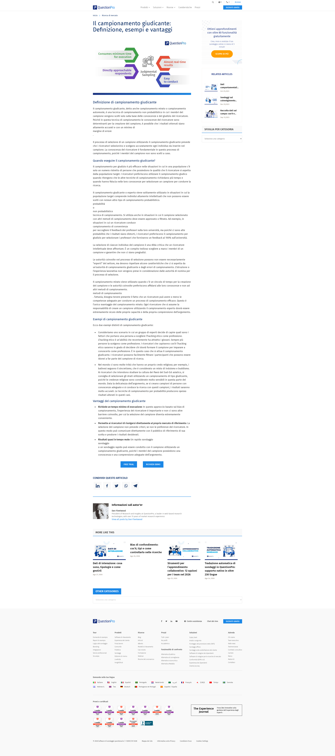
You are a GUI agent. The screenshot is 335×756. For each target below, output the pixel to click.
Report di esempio (99, 640)
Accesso (238, 2)
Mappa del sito (147, 741)
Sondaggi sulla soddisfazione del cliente (203, 650)
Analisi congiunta (195, 640)
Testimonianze (233, 647)
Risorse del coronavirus (146, 659)
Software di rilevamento (123, 637)
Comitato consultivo (235, 650)
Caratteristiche (185, 7)
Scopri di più (222, 54)
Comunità (118, 647)
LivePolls (118, 659)
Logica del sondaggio (100, 644)
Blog (139, 637)
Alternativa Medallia (168, 664)
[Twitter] (116, 486)
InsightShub (119, 662)
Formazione (142, 653)
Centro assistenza (194, 621)
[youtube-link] (176, 621)
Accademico (165, 644)
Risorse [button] (170, 7)
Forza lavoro (119, 644)
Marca (230, 656)
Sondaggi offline (194, 647)
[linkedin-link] (171, 621)
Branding (96, 647)
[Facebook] (107, 486)
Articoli (140, 640)
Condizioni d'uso (186, 741)
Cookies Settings (202, 741)
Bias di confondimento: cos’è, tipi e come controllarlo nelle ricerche (146, 548)
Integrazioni (97, 650)
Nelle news (231, 644)
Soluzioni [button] (157, 7)
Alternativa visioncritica (169, 661)
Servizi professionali (100, 653)
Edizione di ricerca (121, 656)
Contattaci (231, 662)
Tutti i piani (165, 637)
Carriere (230, 653)
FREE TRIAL (129, 464)
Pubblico (118, 650)
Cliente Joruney (194, 666)
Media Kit (231, 659)
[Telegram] (135, 486)
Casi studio (142, 650)
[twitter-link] (166, 621)
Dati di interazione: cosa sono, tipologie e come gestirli (107, 567)
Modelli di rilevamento (145, 647)
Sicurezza (96, 656)
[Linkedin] (98, 486)
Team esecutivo (233, 640)
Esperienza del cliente (122, 640)
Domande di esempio (100, 637)
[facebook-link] (161, 621)
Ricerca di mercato (110, 15)
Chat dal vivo (212, 621)
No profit (164, 640)
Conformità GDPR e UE (197, 660)
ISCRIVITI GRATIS (232, 7)
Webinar (141, 656)
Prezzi (197, 7)
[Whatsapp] (126, 486)
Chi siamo (231, 637)
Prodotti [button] (144, 7)
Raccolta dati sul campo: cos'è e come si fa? (228, 113)
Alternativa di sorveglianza (170, 657)
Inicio (95, 15)
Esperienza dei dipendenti (198, 663)
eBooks (140, 644)
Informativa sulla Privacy (166, 741)
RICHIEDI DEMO (153, 464)
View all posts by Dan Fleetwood (127, 519)
